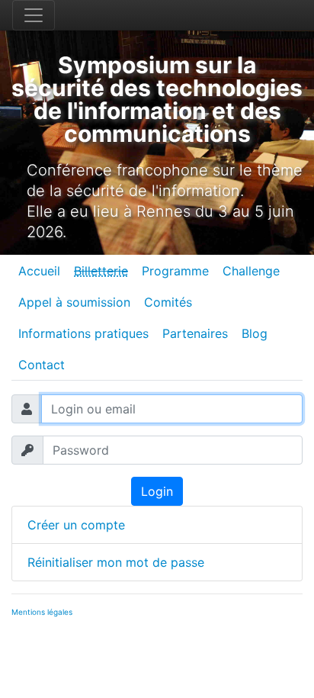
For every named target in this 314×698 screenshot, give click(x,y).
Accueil (39, 270)
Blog (255, 333)
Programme (175, 270)
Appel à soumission (74, 302)
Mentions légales (41, 611)
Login (157, 491)
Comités (168, 302)
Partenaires (195, 333)
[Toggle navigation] (33, 15)
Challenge (251, 270)
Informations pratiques (83, 333)
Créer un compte (76, 524)
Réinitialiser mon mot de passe (115, 562)
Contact (41, 364)
